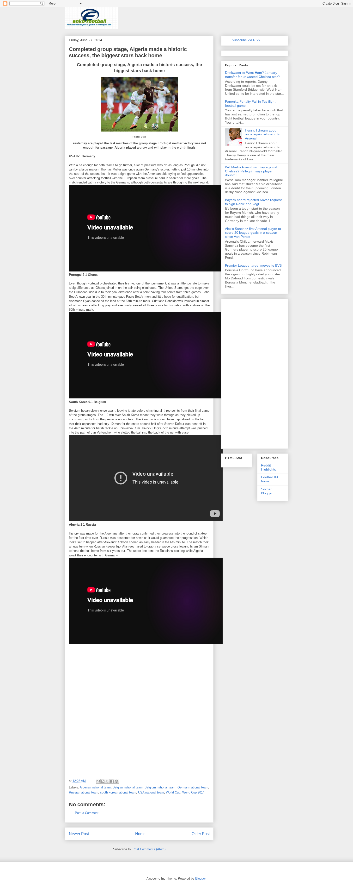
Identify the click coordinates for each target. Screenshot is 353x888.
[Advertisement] (105, 680)
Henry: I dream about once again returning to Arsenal (262, 134)
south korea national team (118, 792)
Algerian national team (95, 787)
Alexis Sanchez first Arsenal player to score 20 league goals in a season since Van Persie (253, 233)
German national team (192, 787)
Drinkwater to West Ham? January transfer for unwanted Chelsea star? (252, 75)
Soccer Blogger (267, 491)
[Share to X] (107, 781)
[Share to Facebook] (112, 781)
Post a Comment (86, 813)
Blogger (200, 878)
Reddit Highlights (268, 467)
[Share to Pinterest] (116, 781)
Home (140, 834)
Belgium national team (160, 787)
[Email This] (98, 781)
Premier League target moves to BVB (253, 265)
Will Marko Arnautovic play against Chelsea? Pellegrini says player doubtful (251, 171)
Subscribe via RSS (246, 40)
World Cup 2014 (193, 792)
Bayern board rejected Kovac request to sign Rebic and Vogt (253, 202)
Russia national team (83, 792)
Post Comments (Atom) (149, 849)
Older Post (201, 834)
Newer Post (79, 834)
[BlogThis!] (102, 781)
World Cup (173, 792)
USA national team (151, 792)
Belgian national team (128, 787)
